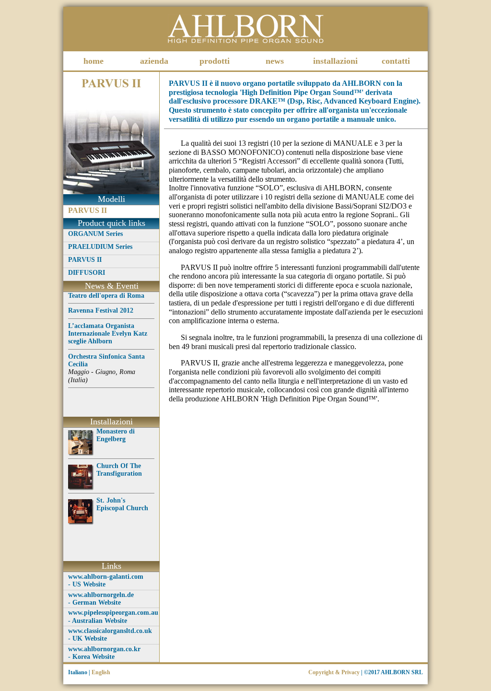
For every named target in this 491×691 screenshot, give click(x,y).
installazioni (335, 61)
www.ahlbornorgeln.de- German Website (101, 598)
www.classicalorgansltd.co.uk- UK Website (110, 634)
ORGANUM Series (95, 233)
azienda (154, 61)
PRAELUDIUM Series (100, 246)
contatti (396, 61)
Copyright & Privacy (334, 672)
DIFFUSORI (86, 272)
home (93, 61)
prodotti (214, 61)
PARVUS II (87, 210)
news (275, 61)
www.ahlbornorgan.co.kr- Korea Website (104, 652)
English (101, 672)
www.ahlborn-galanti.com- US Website (105, 580)
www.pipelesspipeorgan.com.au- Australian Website (113, 616)
